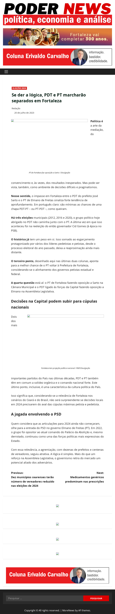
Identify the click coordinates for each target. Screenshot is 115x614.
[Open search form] (111, 71)
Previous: (32, 479)
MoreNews (68, 610)
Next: (84, 477)
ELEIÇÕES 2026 (19, 88)
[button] (6, 72)
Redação (16, 108)
